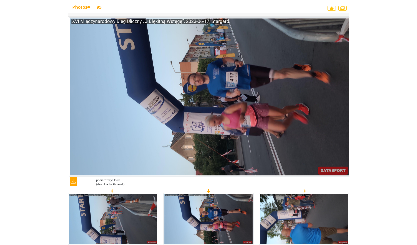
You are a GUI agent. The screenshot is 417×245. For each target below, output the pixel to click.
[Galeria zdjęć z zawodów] (342, 8)
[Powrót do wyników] (332, 8)
